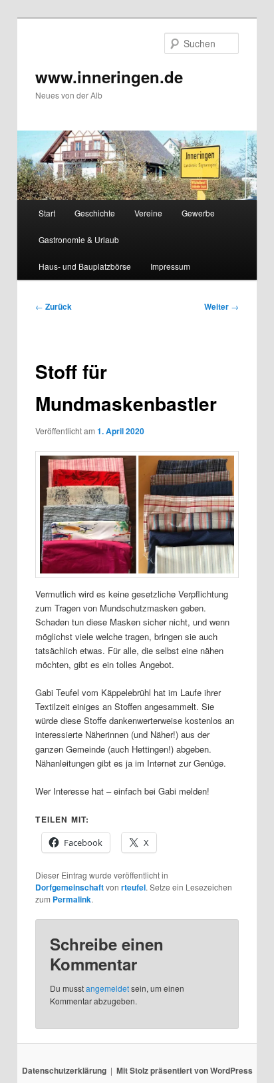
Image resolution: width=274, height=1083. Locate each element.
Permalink (72, 899)
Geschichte (94, 212)
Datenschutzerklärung (64, 1070)
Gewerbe (198, 212)
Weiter (221, 306)
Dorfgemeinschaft (69, 887)
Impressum (170, 266)
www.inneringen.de (109, 76)
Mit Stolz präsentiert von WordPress (184, 1070)
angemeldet (107, 988)
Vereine (148, 212)
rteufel (133, 887)
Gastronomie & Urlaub (79, 239)
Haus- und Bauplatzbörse (85, 266)
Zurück (53, 306)
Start (47, 212)
